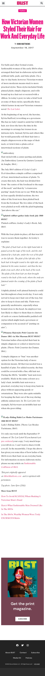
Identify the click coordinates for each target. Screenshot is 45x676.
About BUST (10, 652)
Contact (23, 652)
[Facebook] (17, 645)
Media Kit (17, 658)
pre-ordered (7, 441)
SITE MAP (37, 664)
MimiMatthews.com (13, 476)
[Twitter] (22, 645)
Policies (29, 658)
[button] (3, 3)
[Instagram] (27, 645)
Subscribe (35, 652)
